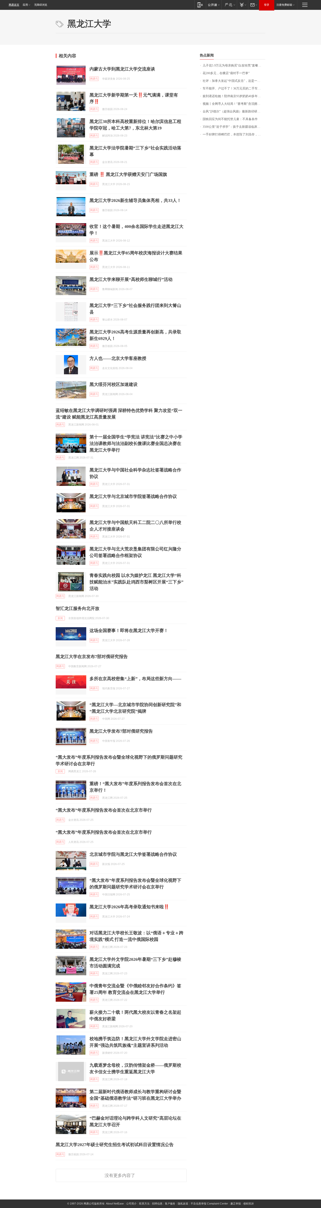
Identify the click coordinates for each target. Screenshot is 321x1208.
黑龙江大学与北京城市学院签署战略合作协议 (133, 496)
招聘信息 (157, 1203)
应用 (25, 4)
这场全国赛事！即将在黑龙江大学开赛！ (129, 630)
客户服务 (170, 1203)
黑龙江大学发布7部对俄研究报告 (121, 731)
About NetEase (115, 1203)
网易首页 (14, 4)
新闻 (60, 618)
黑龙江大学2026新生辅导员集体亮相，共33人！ (135, 200)
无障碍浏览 (40, 4)
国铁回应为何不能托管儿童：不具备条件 (230, 119)
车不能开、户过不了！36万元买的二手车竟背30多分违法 (234, 88)
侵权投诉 (248, 1203)
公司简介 (131, 1203)
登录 (266, 4)
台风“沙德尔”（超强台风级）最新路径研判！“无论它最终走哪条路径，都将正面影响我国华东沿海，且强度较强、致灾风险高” (234, 111)
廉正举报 (235, 1203)
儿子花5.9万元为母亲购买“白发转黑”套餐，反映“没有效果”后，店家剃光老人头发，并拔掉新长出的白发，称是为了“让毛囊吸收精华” (234, 65)
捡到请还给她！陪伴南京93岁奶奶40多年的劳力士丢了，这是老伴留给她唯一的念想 (234, 96)
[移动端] (200, 4)
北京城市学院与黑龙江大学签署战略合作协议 (133, 854)
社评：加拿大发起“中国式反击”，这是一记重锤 (234, 80)
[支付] (242, 4)
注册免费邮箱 (284, 4)
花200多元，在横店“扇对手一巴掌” (226, 73)
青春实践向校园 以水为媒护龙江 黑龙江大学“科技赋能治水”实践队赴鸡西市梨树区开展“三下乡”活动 (136, 582)
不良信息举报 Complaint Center (209, 1203)
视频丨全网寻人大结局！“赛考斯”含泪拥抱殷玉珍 (234, 103)
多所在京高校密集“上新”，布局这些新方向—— (135, 678)
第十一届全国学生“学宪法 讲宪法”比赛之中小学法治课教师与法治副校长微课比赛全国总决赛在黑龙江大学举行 (136, 443)
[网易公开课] (213, 4)
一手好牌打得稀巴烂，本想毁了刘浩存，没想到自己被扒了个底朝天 (234, 134)
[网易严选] (229, 4)
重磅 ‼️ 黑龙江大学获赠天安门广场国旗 (128, 174)
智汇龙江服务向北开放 (77, 608)
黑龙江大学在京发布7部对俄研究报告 (92, 656)
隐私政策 (183, 1203)
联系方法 (144, 1203)
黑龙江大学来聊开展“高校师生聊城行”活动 (131, 279)
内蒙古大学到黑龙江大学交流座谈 (122, 69)
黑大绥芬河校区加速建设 (114, 384)
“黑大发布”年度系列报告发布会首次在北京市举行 (104, 810)
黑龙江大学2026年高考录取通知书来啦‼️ (129, 906)
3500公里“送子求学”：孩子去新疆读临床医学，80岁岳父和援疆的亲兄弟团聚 (234, 126)
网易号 (94, 78)
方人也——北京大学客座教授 (118, 358)
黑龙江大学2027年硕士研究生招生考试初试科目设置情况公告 (115, 1144)
